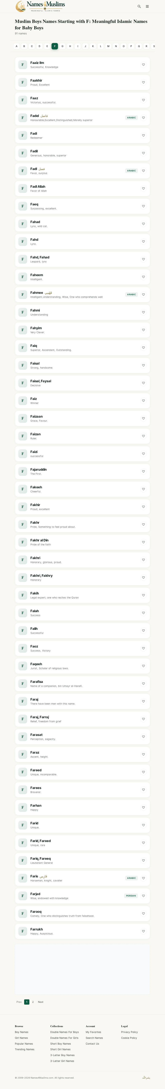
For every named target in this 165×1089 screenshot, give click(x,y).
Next (40, 1001)
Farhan (35, 805)
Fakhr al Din (39, 540)
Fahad (35, 222)
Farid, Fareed (40, 841)
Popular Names (24, 1043)
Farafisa (36, 682)
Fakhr (34, 522)
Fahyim (36, 328)
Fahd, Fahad (39, 257)
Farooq (35, 912)
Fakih (34, 593)
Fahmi (35, 310)
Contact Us (92, 1043)
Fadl (33, 169)
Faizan (35, 434)
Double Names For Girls (64, 1037)
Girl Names (21, 1037)
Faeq (34, 204)
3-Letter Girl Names (62, 1060)
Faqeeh (36, 664)
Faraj (34, 699)
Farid (34, 823)
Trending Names (24, 1049)
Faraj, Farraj (39, 717)
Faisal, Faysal (40, 381)
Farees (35, 788)
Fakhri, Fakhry (41, 576)
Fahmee (36, 293)
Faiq (33, 346)
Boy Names (21, 1032)
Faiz (33, 399)
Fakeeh (36, 487)
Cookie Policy (129, 1037)
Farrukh (36, 929)
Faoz (34, 646)
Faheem (36, 275)
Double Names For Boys (64, 1032)
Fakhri (35, 558)
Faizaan (36, 416)
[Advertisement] (82, 969)
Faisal (34, 363)
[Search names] (139, 6)
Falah (34, 611)
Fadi (33, 133)
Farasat (36, 735)
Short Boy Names (60, 1043)
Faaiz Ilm (37, 63)
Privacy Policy (129, 1032)
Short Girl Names (60, 1049)
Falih (34, 629)
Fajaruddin (38, 469)
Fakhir (35, 505)
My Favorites (93, 1032)
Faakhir (36, 80)
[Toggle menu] (147, 6)
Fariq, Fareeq (40, 858)
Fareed (35, 770)
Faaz (34, 98)
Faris (34, 876)
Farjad (35, 894)
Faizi (33, 452)
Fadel (34, 116)
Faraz (34, 752)
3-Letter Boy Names (62, 1055)
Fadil (34, 151)
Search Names (94, 1037)
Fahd (34, 240)
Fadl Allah (37, 186)
